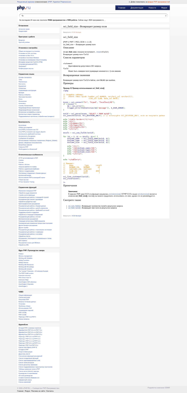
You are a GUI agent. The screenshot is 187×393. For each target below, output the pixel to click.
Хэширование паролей (26, 310)
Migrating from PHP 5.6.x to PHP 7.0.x (30, 330)
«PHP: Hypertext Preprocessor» (59, 2)
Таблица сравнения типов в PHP (29, 369)
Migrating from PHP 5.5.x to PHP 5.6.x (30, 332)
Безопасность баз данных (27, 136)
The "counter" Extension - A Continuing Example (33, 271)
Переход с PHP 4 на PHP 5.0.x (28, 345)
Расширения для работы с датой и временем (33, 208)
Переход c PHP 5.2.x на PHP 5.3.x (29, 339)
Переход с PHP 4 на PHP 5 (27, 317)
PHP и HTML (23, 312)
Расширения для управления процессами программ (35, 223)
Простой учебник (24, 42)
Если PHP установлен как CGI (28, 129)
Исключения (23, 101)
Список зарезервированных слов (29, 360)
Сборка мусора (23, 179)
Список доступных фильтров (28, 364)
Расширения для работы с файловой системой (34, 210)
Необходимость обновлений (28, 149)
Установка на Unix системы (27, 53)
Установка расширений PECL (28, 64)
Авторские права (24, 29)
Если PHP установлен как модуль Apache (32, 132)
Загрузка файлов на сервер (28, 166)
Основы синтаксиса (25, 77)
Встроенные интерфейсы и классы (30, 112)
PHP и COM (22, 314)
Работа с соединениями (26, 171)
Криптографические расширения (29, 204)
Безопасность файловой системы (30, 134)
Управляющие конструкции (27, 90)
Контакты (50, 391)
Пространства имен (25, 97)
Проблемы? (22, 66)
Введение (22, 40)
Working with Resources (26, 264)
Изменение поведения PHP (27, 191)
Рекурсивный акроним (25, 2)
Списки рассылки (24, 297)
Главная (121, 8)
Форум (164, 8)
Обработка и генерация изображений (30, 214)
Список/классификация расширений (30, 356)
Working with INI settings (26, 267)
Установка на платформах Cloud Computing (33, 60)
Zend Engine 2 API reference (27, 282)
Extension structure (25, 275)
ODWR (167, 388)
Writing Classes (23, 262)
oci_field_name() (74, 208)
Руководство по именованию (28, 373)
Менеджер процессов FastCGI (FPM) (30, 62)
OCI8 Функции (76, 32)
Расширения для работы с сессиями (30, 234)
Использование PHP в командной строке (32, 177)
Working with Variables (25, 258)
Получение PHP (24, 299)
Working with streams (25, 269)
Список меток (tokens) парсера (29, 371)
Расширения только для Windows (29, 242)
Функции (21, 92)
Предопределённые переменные (29, 108)
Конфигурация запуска (26, 68)
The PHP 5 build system (26, 273)
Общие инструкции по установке (29, 51)
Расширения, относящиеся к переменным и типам (35, 238)
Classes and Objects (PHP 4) (28, 347)
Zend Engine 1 (23, 286)
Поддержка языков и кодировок (29, 212)
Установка (22, 304)
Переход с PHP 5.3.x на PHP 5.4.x (29, 336)
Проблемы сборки (24, 306)
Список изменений (25, 382)
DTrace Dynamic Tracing (26, 182)
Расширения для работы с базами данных (32, 206)
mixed (98, 52)
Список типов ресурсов (26, 362)
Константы (22, 84)
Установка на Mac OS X (26, 55)
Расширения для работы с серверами (31, 232)
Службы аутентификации (27, 195)
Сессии (21, 162)
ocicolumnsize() (115, 194)
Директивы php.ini (24, 354)
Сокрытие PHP (23, 147)
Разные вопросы (24, 319)
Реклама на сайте (38, 391)
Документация (137, 8)
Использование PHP (25, 308)
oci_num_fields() (74, 206)
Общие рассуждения (25, 127)
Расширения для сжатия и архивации (31, 199)
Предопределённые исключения (29, 110)
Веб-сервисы (23, 240)
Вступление (22, 125)
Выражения (22, 86)
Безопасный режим (25, 175)
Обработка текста (24, 236)
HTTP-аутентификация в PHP (28, 158)
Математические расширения (28, 219)
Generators (22, 103)
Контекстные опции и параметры (29, 114)
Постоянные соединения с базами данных (32, 173)
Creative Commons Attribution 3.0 (29, 377)
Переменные (23, 82)
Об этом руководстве (26, 375)
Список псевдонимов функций (28, 358)
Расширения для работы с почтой (29, 217)
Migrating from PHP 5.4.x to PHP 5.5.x (30, 334)
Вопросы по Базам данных (27, 301)
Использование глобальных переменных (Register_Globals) (38, 140)
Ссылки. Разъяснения (26, 105)
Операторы (22, 88)
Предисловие (23, 31)
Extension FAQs (24, 280)
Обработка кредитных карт (27, 201)
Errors (21, 99)
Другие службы (23, 227)
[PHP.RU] (24, 8)
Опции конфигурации (25, 352)
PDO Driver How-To (25, 277)
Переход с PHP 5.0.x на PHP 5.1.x (29, 343)
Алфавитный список (25, 380)
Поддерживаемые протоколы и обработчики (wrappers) (36, 116)
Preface (21, 254)
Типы (20, 79)
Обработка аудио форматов (28, 193)
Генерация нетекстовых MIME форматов (32, 221)
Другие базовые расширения (28, 225)
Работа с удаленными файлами (29, 169)
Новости (152, 8)
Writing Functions (24, 260)
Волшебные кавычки (25, 145)
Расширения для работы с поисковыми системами (35, 230)
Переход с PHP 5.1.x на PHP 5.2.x (29, 341)
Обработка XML (24, 245)
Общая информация (25, 295)
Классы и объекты (24, 95)
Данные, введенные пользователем (30, 142)
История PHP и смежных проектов (30, 328)
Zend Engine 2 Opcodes (26, 284)
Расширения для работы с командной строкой (33, 197)
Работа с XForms (24, 164)
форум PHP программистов (158, 2)
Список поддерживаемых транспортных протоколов (35, 367)
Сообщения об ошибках (26, 138)
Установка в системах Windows (29, 57)
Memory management (25, 256)
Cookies (21, 160)
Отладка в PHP (23, 349)
